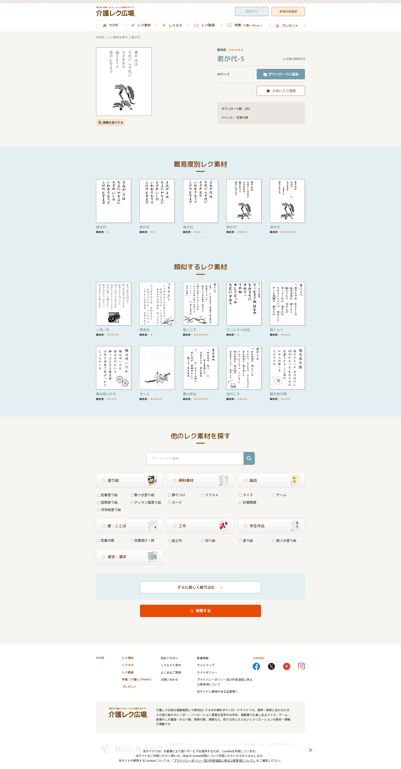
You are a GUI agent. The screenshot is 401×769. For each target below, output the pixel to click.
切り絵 (210, 540)
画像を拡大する (113, 122)
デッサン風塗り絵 (147, 502)
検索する (203, 610)
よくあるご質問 (171, 672)
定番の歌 (242, 117)
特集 (249, 25)
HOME (114, 25)
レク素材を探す (118, 37)
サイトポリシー (207, 672)
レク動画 (208, 25)
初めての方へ (169, 658)
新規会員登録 (288, 11)
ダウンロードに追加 (283, 73)
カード (177, 502)
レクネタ (175, 25)
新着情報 (203, 658)
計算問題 (249, 502)
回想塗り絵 (109, 502)
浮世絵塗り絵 (111, 509)
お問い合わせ (169, 679)
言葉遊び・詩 (144, 540)
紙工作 (177, 540)
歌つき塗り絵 (144, 494)
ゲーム (281, 494)
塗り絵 (248, 540)
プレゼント (290, 25)
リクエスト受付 (171, 665)
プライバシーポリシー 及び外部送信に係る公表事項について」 (215, 760)
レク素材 (144, 25)
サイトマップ (205, 665)
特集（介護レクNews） (137, 679)
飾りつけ (178, 494)
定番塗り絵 (109, 494)
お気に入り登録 (284, 90)
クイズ (248, 494)
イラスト (212, 494)
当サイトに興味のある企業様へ (217, 691)
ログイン (252, 11)
